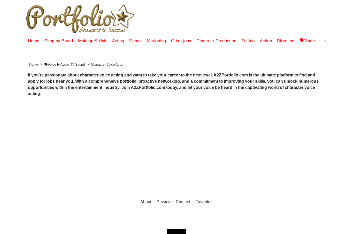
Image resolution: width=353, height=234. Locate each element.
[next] (325, 41)
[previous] (320, 41)
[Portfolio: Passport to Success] (83, 18)
